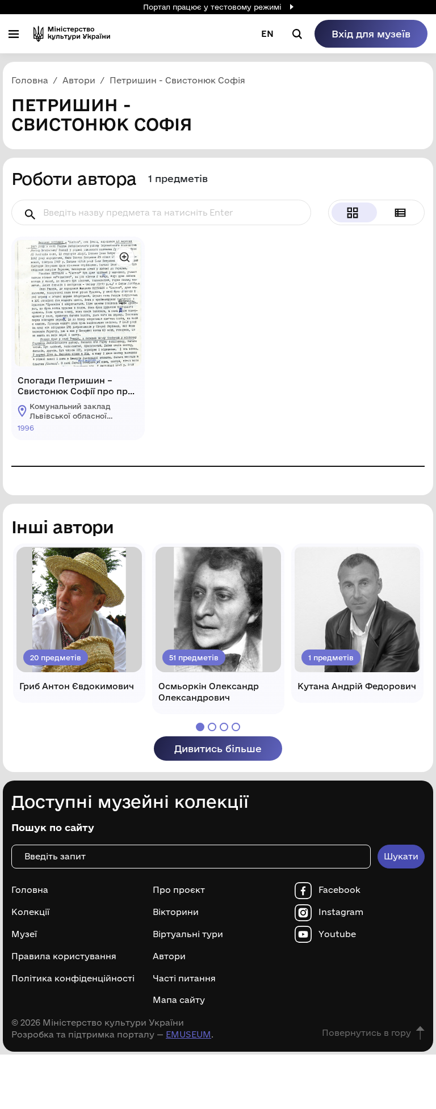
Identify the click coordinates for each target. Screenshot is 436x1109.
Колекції (30, 912)
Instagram (340, 912)
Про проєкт (179, 890)
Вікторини (176, 912)
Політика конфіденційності (73, 978)
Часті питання (184, 978)
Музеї (24, 934)
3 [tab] (224, 727)
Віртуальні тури (188, 934)
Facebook (339, 890)
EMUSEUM (188, 1034)
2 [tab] (212, 727)
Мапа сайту (179, 1000)
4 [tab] (236, 727)
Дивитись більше (218, 748)
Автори (169, 956)
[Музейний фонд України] (71, 34)
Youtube (337, 934)
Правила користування (63, 956)
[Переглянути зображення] (124, 257)
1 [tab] (200, 727)
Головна (29, 890)
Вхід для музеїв (371, 33)
